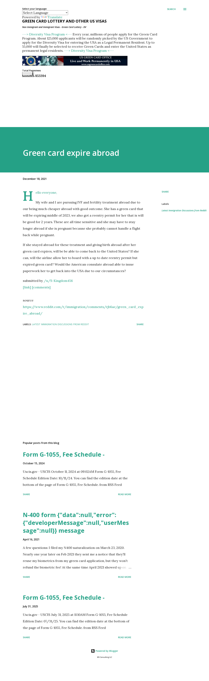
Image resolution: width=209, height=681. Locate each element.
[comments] (41, 287)
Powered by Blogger (106, 650)
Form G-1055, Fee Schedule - (63, 454)
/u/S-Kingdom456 (58, 281)
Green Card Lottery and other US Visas (64, 21)
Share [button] (165, 191)
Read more (124, 494)
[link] (27, 287)
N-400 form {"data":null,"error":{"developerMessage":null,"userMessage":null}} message (76, 523)
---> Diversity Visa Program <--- (47, 34)
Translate (55, 17)
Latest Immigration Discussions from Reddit (184, 210)
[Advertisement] (78, 355)
